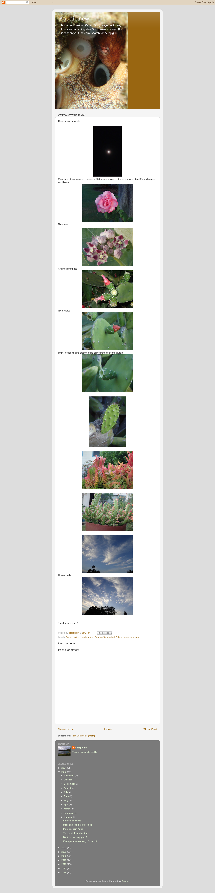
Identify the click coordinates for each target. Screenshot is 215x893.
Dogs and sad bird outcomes (77, 825)
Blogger (125, 881)
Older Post (150, 729)
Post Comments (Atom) (83, 736)
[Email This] (98, 633)
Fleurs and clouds (72, 821)
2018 (64, 864)
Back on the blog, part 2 (75, 837)
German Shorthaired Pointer (108, 637)
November (69, 775)
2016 (64, 872)
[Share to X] (104, 633)
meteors (128, 637)
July (66, 792)
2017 (64, 868)
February (69, 813)
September (70, 784)
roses (136, 637)
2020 (64, 856)
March (67, 809)
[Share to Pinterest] (110, 633)
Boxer (69, 637)
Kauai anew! (75, 18)
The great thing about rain (76, 833)
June (66, 796)
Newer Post (66, 729)
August (67, 788)
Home (108, 729)
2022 (64, 847)
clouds (84, 637)
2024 (64, 768)
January (68, 817)
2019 (64, 860)
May (66, 800)
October (68, 780)
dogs (90, 637)
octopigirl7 (81, 748)
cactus (76, 637)
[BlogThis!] (101, 633)
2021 (64, 852)
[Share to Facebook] (107, 633)
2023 (64, 772)
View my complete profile (84, 752)
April (66, 804)
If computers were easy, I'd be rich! (80, 841)
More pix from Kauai (73, 829)
